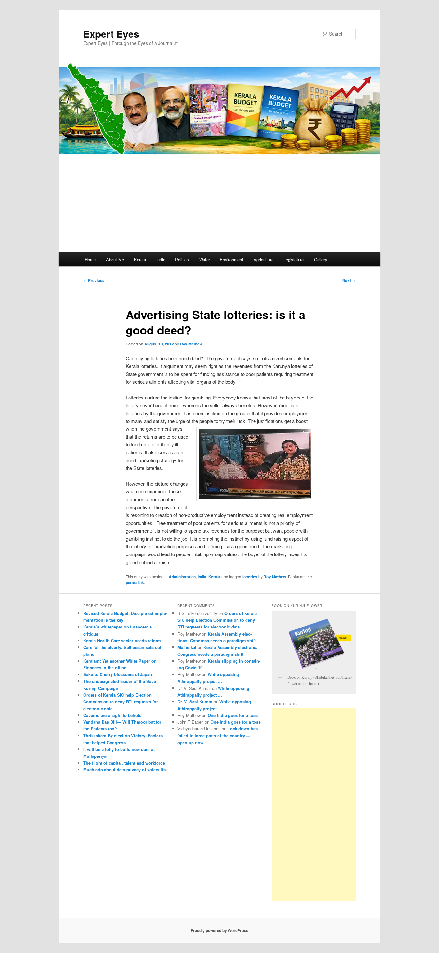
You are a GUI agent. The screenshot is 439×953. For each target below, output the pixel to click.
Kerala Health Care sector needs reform (122, 640)
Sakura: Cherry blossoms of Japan (117, 674)
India (160, 259)
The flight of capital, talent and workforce (124, 763)
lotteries (249, 577)
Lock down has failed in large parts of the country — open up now (217, 735)
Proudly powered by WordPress (219, 930)
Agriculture (263, 259)
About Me (115, 259)
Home (90, 259)
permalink (135, 582)
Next (349, 280)
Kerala (140, 259)
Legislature (293, 259)
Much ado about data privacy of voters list (125, 769)
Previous (93, 280)
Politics (182, 259)
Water (204, 259)
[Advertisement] (219, 204)
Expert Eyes (111, 34)
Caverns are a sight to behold (112, 715)
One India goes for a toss (233, 715)
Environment (231, 259)
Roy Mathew (191, 344)
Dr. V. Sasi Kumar (194, 702)
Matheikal (186, 647)
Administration (182, 577)
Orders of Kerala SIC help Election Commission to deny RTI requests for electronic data (120, 701)
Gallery (320, 259)
